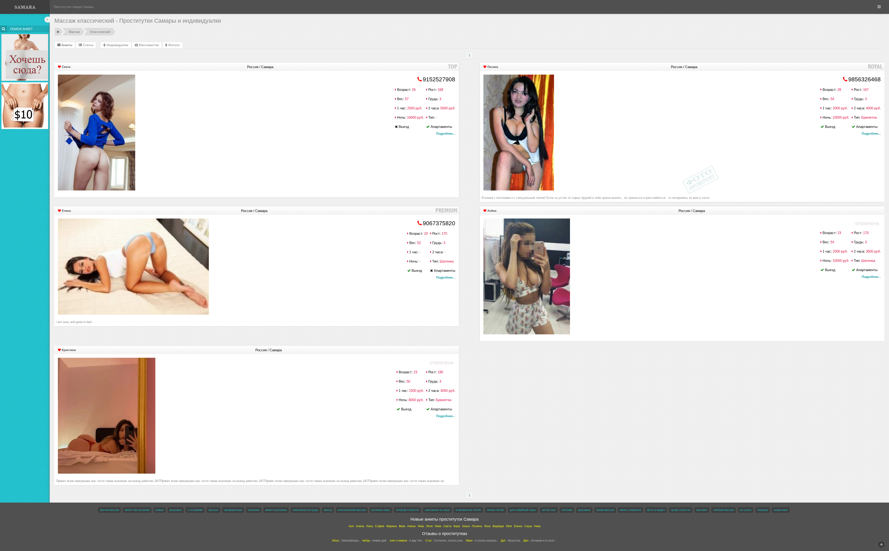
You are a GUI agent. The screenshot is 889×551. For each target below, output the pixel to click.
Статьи (87, 45)
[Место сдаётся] (25, 35)
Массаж (74, 32)
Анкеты (66, 45)
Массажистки (148, 45)
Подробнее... (445, 133)
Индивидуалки (117, 45)
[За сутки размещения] (25, 83)
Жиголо (173, 45)
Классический (100, 32)
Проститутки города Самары (74, 7)
